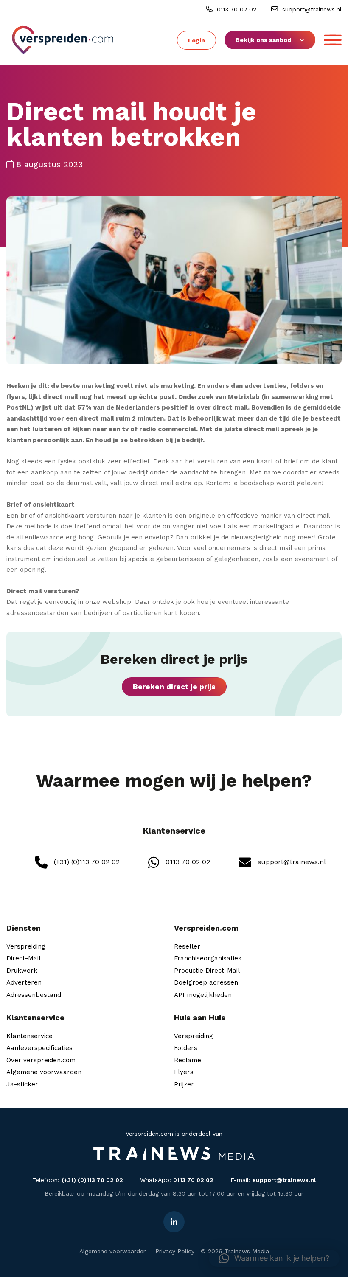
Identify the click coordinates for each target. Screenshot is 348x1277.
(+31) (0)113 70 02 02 (86, 862)
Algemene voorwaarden (43, 1072)
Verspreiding (25, 946)
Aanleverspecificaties (39, 1048)
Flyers (184, 1072)
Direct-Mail (23, 958)
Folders (185, 1048)
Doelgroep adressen (206, 982)
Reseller (187, 946)
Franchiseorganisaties (207, 958)
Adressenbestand (33, 995)
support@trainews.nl (311, 9)
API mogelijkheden (203, 995)
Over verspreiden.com (41, 1060)
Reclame (187, 1060)
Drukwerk (21, 970)
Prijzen (184, 1084)
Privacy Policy (174, 1251)
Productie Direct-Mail (207, 970)
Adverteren (24, 982)
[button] (274, 1258)
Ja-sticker (22, 1084)
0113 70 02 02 (235, 9)
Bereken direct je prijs (174, 686)
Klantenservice (29, 1036)
